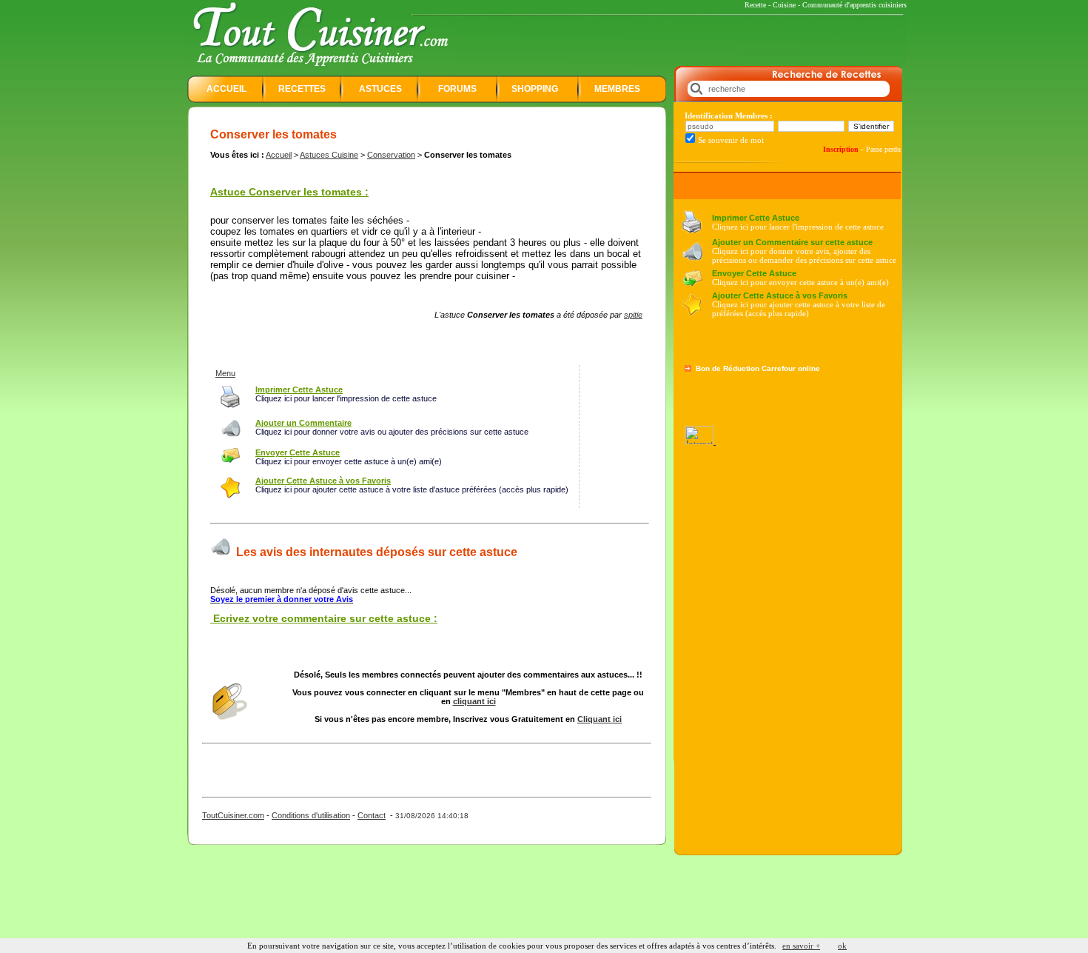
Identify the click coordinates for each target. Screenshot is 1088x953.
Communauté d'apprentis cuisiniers (854, 5)
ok (842, 945)
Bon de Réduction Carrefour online (758, 368)
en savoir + (801, 945)
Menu (225, 373)
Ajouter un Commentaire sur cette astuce (792, 242)
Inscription (841, 149)
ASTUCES (380, 89)
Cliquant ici (599, 719)
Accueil (279, 154)
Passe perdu (883, 149)
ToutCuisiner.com (233, 815)
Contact (371, 815)
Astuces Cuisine (329, 154)
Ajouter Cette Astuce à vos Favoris (779, 295)
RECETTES (302, 89)
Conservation (391, 154)
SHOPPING (534, 89)
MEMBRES (617, 89)
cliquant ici (474, 701)
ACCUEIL (226, 89)
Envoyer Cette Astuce (754, 273)
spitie (633, 314)
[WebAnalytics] (700, 441)
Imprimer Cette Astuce (755, 217)
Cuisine (784, 5)
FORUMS (457, 89)
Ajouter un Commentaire (303, 422)
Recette (755, 5)
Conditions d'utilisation (311, 815)
